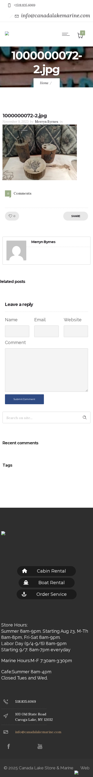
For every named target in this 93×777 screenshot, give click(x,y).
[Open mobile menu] (67, 34)
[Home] (7, 29)
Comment (15, 342)
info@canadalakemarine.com (55, 15)
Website (73, 319)
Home (44, 83)
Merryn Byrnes (46, 122)
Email (40, 319)
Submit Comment (24, 399)
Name (11, 319)
